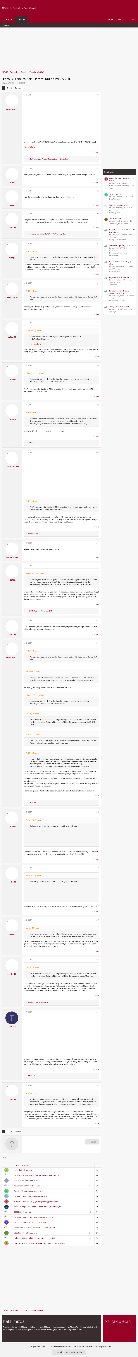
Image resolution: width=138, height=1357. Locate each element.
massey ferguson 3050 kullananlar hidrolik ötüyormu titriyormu (39, 1243)
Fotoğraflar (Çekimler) (118, 239)
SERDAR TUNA (12, 557)
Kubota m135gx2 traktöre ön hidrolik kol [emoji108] (34, 1238)
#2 (98, 168)
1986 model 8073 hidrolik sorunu (27, 1186)
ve (40, 611)
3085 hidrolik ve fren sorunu (25, 1233)
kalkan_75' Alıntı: (32, 713)
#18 (97, 960)
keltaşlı (12, 205)
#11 (97, 543)
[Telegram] (124, 1328)
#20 (97, 1085)
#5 (98, 243)
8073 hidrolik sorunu (22, 1212)
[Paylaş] (94, 95)
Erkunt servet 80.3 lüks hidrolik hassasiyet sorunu (34, 1227)
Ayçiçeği (112, 311)
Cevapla (95, 152)
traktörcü (12, 1026)
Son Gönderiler (110, 172)
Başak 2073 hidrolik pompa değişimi (28, 1191)
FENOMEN (12, 183)
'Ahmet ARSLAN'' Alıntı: (35, 373)
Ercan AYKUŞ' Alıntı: (33, 330)
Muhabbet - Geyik (116, 300)
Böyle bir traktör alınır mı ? (119, 277)
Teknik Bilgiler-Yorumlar (118, 223)
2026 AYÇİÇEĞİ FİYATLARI (119, 205)
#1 (98, 95)
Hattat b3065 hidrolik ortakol (25, 1180)
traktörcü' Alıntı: (32, 1093)
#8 (98, 365)
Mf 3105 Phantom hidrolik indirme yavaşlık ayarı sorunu (36, 1175)
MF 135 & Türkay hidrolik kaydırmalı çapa (30, 1196)
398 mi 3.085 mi (115, 218)
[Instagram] (110, 1328)
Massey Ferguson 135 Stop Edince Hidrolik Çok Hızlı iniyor (37, 1206)
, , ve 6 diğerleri (48, 159)
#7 (98, 323)
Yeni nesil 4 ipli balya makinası (121, 245)
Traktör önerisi (115, 194)
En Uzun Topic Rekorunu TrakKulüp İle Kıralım (119, 292)
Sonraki (18, 88)
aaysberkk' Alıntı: (33, 672)
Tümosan (113, 284)
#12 (97, 565)
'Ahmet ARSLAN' (12, 297)
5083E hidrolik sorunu (23, 1170)
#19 (97, 1012)
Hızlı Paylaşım (114, 199)
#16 (97, 867)
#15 (97, 812)
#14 (97, 643)
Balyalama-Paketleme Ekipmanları (118, 254)
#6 (98, 283)
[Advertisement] (69, 48)
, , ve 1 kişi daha (47, 234)
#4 (98, 213)
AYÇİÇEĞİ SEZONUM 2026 (119, 307)
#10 (97, 452)
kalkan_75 (12, 337)
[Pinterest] (120, 1328)
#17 (97, 920)
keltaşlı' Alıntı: (31, 412)
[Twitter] (129, 1328)
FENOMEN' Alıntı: (32, 251)
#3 (98, 191)
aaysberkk (11, 227)
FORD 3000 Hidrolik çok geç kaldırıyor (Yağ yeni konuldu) (36, 1201)
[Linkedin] (115, 1328)
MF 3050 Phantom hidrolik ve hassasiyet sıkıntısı (33, 1217)
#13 (97, 620)
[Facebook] (105, 1328)
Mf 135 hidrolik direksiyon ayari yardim (30, 1222)
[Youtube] (105, 1334)
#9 (98, 405)
